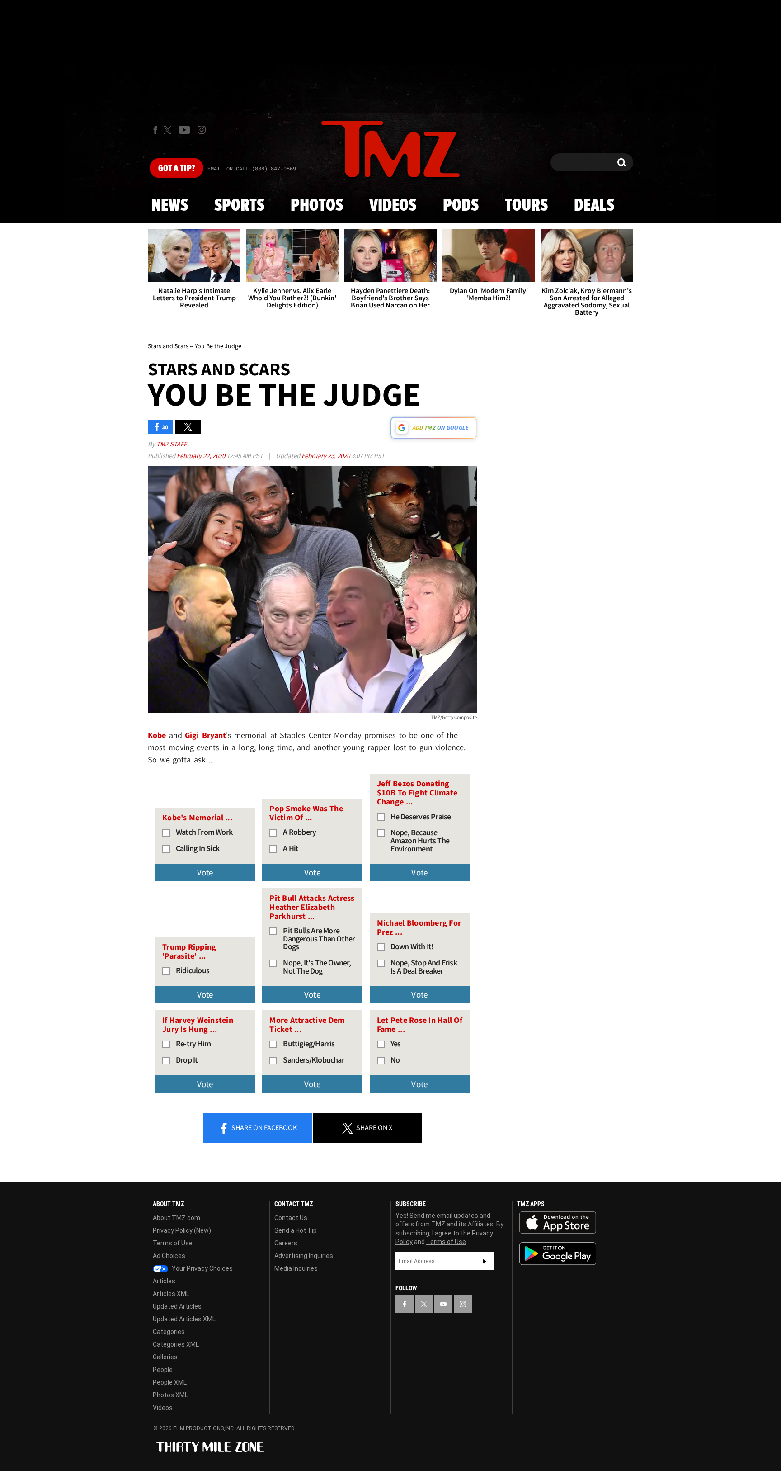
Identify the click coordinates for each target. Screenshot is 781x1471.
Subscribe (484, 1261)
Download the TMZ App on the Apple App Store (557, 1222)
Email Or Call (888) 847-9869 (251, 169)
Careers (285, 1243)
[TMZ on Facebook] (155, 130)
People (163, 1369)
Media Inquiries (296, 1268)
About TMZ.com (176, 1217)
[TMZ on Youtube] (184, 129)
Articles (164, 1281)
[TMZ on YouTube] (443, 1304)
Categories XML (176, 1344)
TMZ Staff (171, 444)
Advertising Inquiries (303, 1255)
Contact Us (290, 1217)
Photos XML (170, 1395)
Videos (392, 206)
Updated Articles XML (184, 1319)
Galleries (165, 1357)
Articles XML (171, 1293)
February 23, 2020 (326, 455)
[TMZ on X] (169, 130)
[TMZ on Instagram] (201, 129)
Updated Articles (177, 1306)
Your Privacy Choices (201, 1268)
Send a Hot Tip (295, 1230)
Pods (461, 206)
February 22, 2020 (201, 455)
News (169, 206)
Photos (317, 206)
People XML (170, 1382)
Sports (239, 206)
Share (263, 1127)
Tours (526, 206)
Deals (594, 206)
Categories (169, 1331)
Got (176, 169)
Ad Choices (169, 1255)
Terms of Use (173, 1243)
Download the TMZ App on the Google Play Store (557, 1253)
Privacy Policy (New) (182, 1230)
